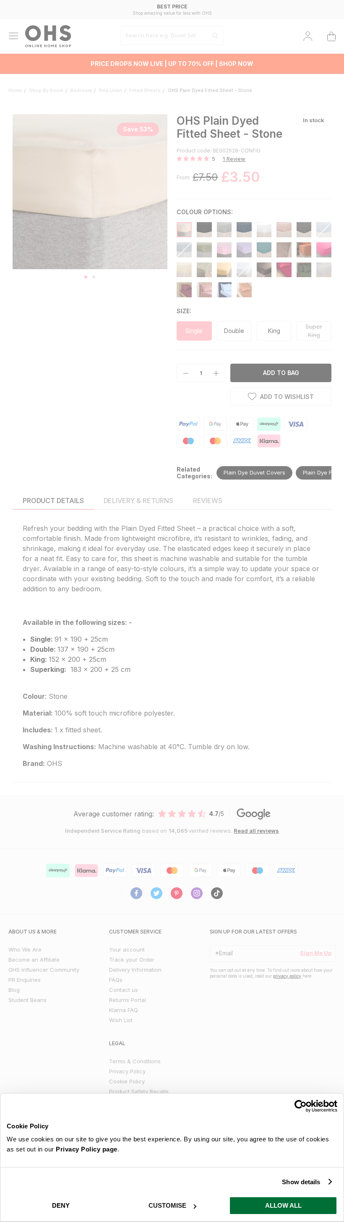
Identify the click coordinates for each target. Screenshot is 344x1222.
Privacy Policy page (86, 1149)
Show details (301, 1181)
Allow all (283, 1205)
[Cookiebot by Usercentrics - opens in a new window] (300, 1106)
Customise (167, 1205)
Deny (61, 1205)
